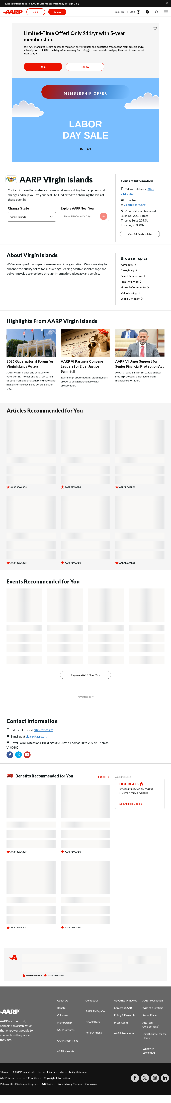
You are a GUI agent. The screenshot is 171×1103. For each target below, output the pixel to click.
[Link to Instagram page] (155, 1078)
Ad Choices (47, 1083)
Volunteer (62, 1015)
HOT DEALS (129, 784)
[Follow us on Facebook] (10, 754)
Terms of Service (47, 1071)
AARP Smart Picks (67, 1040)
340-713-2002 (43, 730)
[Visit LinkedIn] (165, 1078)
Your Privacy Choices (70, 1083)
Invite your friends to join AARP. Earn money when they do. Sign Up (40, 3)
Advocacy (127, 264)
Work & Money (130, 298)
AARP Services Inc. (125, 1033)
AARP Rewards (65, 1029)
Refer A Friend (94, 1032)
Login (132, 11)
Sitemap (4, 1071)
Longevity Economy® (148, 1050)
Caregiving (127, 270)
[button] (156, 12)
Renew (85, 66)
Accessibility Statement (74, 1071)
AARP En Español (95, 1011)
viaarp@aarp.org (134, 205)
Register (119, 11)
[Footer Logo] (18, 1011)
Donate (61, 1007)
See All (102, 776)
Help (147, 12)
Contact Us (92, 1000)
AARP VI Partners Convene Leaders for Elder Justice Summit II (82, 366)
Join (43, 66)
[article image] (31, 355)
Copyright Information (57, 1077)
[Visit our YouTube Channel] (27, 754)
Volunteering (129, 292)
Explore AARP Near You (77, 208)
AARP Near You (66, 1051)
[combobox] (85, 216)
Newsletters (93, 1021)
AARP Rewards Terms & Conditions (20, 1077)
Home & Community (133, 287)
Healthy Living (129, 281)
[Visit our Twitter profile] (18, 754)
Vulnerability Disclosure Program (19, 1083)
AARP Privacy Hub (24, 1071)
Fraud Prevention (131, 275)
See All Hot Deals (129, 803)
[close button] (154, 27)
